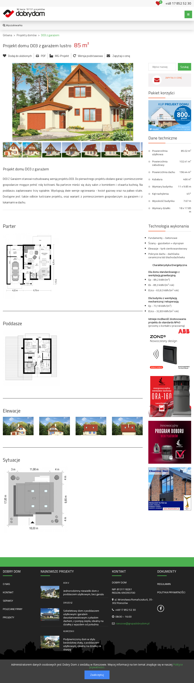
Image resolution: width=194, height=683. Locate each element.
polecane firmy (12, 609)
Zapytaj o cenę (121, 56)
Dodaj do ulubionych (20, 56)
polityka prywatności (171, 592)
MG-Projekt (62, 56)
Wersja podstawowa (90, 56)
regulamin (164, 583)
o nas (6, 583)
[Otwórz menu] (188, 14)
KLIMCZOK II (68, 631)
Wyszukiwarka (13, 25)
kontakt (8, 592)
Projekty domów (27, 35)
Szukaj (184, 67)
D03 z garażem (50, 35)
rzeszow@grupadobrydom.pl (132, 623)
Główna (7, 35)
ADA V (66, 583)
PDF (43, 56)
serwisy (8, 600)
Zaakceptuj (97, 675)
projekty (8, 617)
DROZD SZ (67, 603)
